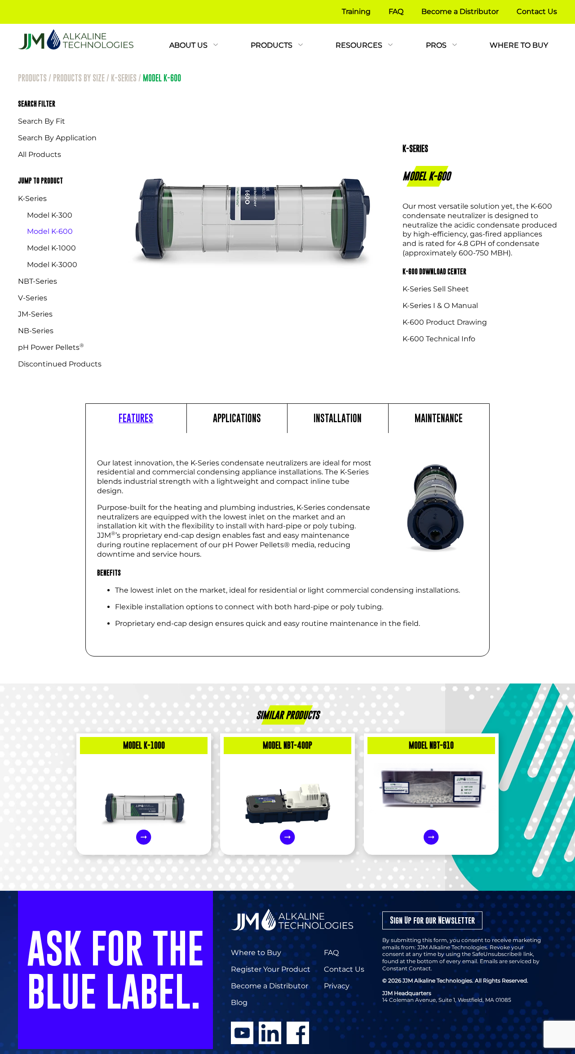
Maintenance (439, 418)
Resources (360, 45)
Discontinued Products (60, 364)
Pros (437, 45)
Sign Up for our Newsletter (432, 920)
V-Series (32, 298)
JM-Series (35, 314)
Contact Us (537, 11)
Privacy (336, 986)
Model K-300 (49, 215)
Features (136, 418)
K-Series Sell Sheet (435, 289)
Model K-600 (50, 231)
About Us (189, 45)
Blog (239, 1002)
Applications (237, 418)
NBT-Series (37, 281)
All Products (39, 154)
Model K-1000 (51, 248)
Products (272, 45)
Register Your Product (270, 969)
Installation (338, 418)
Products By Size (79, 78)
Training (356, 11)
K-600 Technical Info (438, 339)
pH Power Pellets (51, 347)
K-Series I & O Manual (440, 305)
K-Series (124, 78)
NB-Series (35, 330)
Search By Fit (41, 121)
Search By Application (57, 138)
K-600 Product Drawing (444, 322)
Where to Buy (519, 45)
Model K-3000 (52, 264)
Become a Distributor (460, 11)
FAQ (396, 11)
